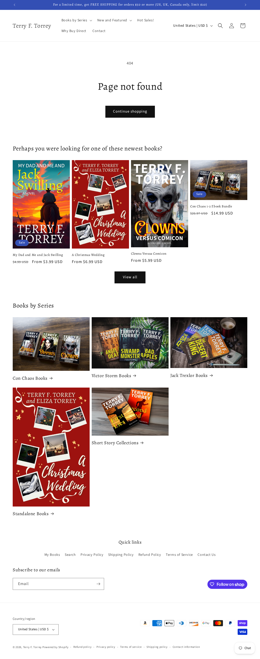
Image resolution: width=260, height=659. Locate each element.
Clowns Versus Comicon (149, 254)
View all (130, 277)
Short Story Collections (115, 443)
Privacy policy (105, 647)
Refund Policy (149, 554)
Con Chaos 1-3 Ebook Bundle (211, 206)
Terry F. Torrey (32, 647)
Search (70, 554)
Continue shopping (130, 111)
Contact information (186, 647)
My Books (52, 554)
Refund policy (82, 647)
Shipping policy (157, 647)
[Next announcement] (245, 5)
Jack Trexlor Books (189, 375)
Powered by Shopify (55, 647)
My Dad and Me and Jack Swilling (38, 255)
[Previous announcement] (14, 5)
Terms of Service (179, 554)
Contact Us (207, 554)
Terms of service (130, 647)
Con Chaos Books (30, 378)
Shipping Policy (121, 554)
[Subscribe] (98, 584)
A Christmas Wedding (88, 255)
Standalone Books (31, 514)
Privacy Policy (91, 554)
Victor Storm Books (111, 376)
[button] (76, 20)
